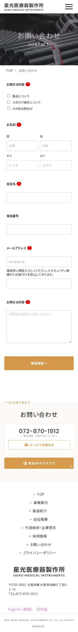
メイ (42, 156)
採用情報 (39, 536)
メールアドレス (18, 248)
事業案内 (40, 502)
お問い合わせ (40, 544)
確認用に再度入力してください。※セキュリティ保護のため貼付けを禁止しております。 (37, 272)
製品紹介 (39, 510)
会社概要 (40, 519)
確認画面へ (39, 363)
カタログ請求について (26, 102)
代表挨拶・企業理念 (40, 527)
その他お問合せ (22, 108)
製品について (21, 96)
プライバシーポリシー (40, 552)
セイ (9, 156)
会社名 (13, 184)
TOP (9, 70)
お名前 (13, 124)
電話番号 (12, 216)
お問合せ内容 (17, 84)
